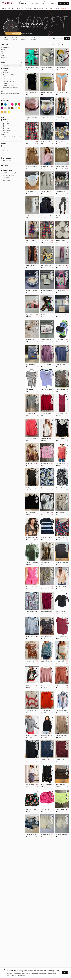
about (60, 38)
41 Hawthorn (6, 73)
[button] (24, 3)
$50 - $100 (6, 126)
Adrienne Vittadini (8, 81)
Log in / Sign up (63, 3)
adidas (5, 77)
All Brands (6, 68)
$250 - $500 (7, 130)
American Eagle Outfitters (10, 87)
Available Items (7, 170)
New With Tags (7, 160)
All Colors (6, 100)
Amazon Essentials (8, 85)
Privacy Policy (21, 975)
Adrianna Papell (7, 79)
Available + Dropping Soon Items (12, 173)
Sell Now (53, 3)
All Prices (6, 120)
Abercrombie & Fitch (9, 75)
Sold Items (6, 177)
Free (4, 148)
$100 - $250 (6, 128)
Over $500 (6, 132)
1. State (5, 70)
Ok (64, 973)
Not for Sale (6, 180)
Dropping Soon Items (9, 175)
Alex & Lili (6, 83)
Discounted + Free (8, 151)
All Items (5, 146)
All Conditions (7, 158)
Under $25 (6, 122)
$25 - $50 (6, 124)
